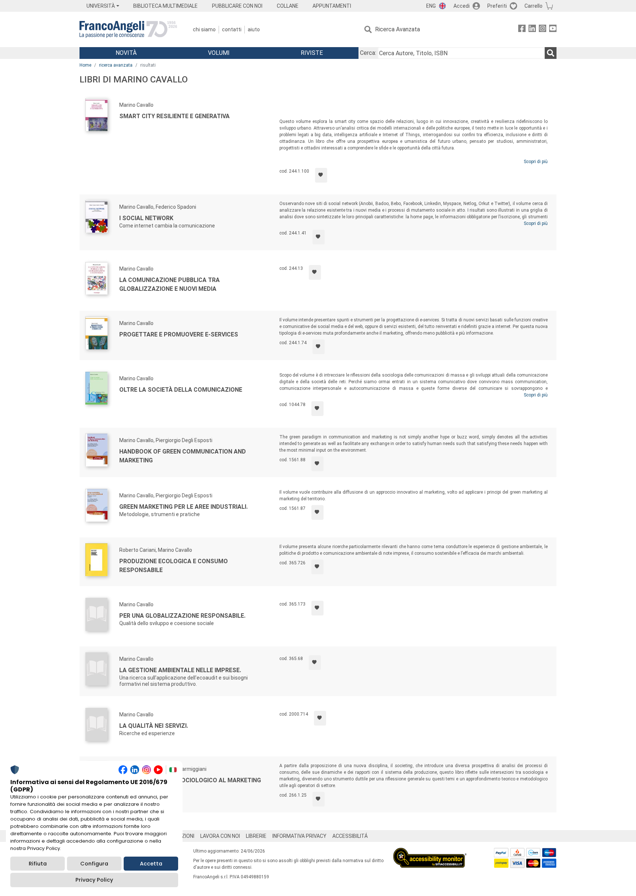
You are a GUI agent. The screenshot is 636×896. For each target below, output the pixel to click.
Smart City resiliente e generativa (174, 116)
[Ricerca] (550, 53)
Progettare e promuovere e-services (178, 334)
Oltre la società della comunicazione (180, 389)
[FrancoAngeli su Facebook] (522, 30)
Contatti (231, 29)
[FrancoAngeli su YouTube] (552, 30)
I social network (146, 218)
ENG (431, 6)
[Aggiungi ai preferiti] (321, 175)
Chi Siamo (204, 29)
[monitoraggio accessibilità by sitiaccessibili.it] (430, 852)
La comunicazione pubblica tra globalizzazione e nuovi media (169, 284)
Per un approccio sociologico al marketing (190, 780)
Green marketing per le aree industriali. (183, 506)
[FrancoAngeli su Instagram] (542, 30)
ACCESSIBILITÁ (350, 836)
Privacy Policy (94, 879)
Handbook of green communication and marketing (182, 456)
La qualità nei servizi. (153, 725)
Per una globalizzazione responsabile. (182, 615)
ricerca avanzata (115, 65)
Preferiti (497, 6)
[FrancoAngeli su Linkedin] (532, 30)
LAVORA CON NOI (220, 836)
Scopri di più (536, 161)
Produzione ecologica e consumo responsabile (173, 566)
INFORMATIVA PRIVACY (299, 836)
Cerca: (368, 52)
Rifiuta (38, 863)
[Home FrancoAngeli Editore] (128, 29)
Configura (94, 863)
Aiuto (254, 29)
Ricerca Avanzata (397, 29)
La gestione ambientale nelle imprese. (180, 670)
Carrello (533, 6)
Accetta (151, 863)
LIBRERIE (256, 836)
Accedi (461, 6)
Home (85, 65)
